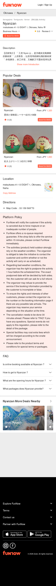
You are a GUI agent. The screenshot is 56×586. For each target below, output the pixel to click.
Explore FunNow (11, 503)
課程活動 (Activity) (38, 19)
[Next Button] (51, 401)
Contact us (9, 517)
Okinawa (8, 13)
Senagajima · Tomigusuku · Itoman (16, 19)
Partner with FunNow (14, 524)
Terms (6, 510)
